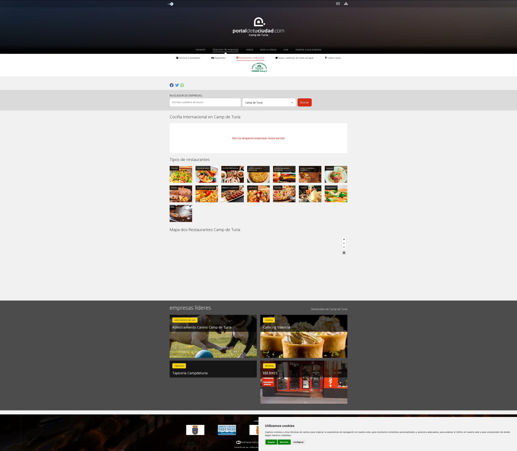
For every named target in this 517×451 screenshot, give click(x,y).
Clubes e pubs (334, 57)
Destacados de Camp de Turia (329, 309)
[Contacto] (338, 3)
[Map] (258, 266)
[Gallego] (170, 4)
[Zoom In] (344, 239)
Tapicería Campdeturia (190, 373)
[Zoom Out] (344, 243)
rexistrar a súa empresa (308, 49)
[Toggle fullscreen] (344, 253)
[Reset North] (344, 247)
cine (286, 49)
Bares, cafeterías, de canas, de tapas (296, 57)
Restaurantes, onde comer (251, 57)
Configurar (298, 442)
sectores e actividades (189, 57)
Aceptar (271, 442)
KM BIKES (270, 373)
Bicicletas (269, 365)
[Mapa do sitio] (346, 3)
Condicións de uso (241, 447)
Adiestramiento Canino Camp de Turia (201, 327)
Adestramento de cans (184, 320)
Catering (269, 320)
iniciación (200, 49)
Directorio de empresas (226, 49)
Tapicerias (179, 365)
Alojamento (219, 57)
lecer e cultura (268, 49)
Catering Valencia (276, 327)
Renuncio (284, 442)
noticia (249, 49)
